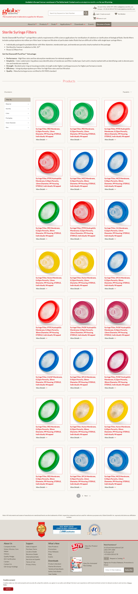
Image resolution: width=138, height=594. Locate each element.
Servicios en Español (33, 559)
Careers (6, 562)
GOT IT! (8, 589)
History (6, 554)
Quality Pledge (9, 556)
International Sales (32, 557)
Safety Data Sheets (54, 571)
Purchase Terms (31, 549)
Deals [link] (53, 24)
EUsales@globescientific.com (125, 9)
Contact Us (8, 564)
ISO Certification (10, 559)
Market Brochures (54, 566)
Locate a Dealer (31, 552)
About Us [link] (31, 24)
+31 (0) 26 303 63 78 (109, 9)
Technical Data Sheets (55, 569)
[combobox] (68, 13)
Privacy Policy (31, 564)
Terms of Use (30, 562)
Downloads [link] (79, 24)
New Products (53, 546)
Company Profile (10, 546)
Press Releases (53, 552)
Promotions (52, 549)
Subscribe (129, 570)
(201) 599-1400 (112, 7)
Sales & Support (31, 546)
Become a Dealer (32, 554)
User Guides (52, 574)
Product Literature (54, 564)
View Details (40, 139)
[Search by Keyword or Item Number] (86, 13)
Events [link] (91, 24)
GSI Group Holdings (11, 567)
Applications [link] (65, 24)
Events (50, 557)
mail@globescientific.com (125, 7)
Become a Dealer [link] (103, 24)
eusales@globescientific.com (89, 2)
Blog (50, 554)
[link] (22, 11)
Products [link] (43, 24)
